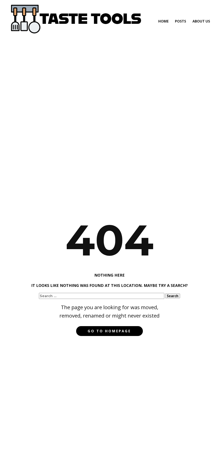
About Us (201, 21)
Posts (180, 21)
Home (163, 21)
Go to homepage (109, 331)
